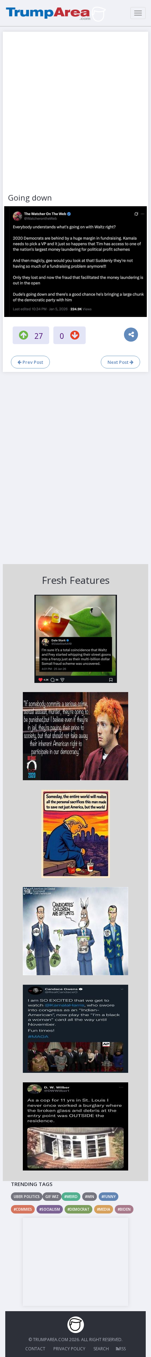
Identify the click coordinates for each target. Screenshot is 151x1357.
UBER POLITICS (27, 1196)
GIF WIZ (52, 1196)
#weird (71, 1196)
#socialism (49, 1209)
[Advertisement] (75, 113)
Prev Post (32, 362)
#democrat (78, 1209)
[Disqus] (75, 467)
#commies (23, 1209)
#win (89, 1196)
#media (103, 1209)
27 (38, 336)
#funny (108, 1196)
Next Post (118, 362)
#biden (124, 1209)
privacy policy (69, 1349)
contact (35, 1349)
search (101, 1349)
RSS (122, 1349)
